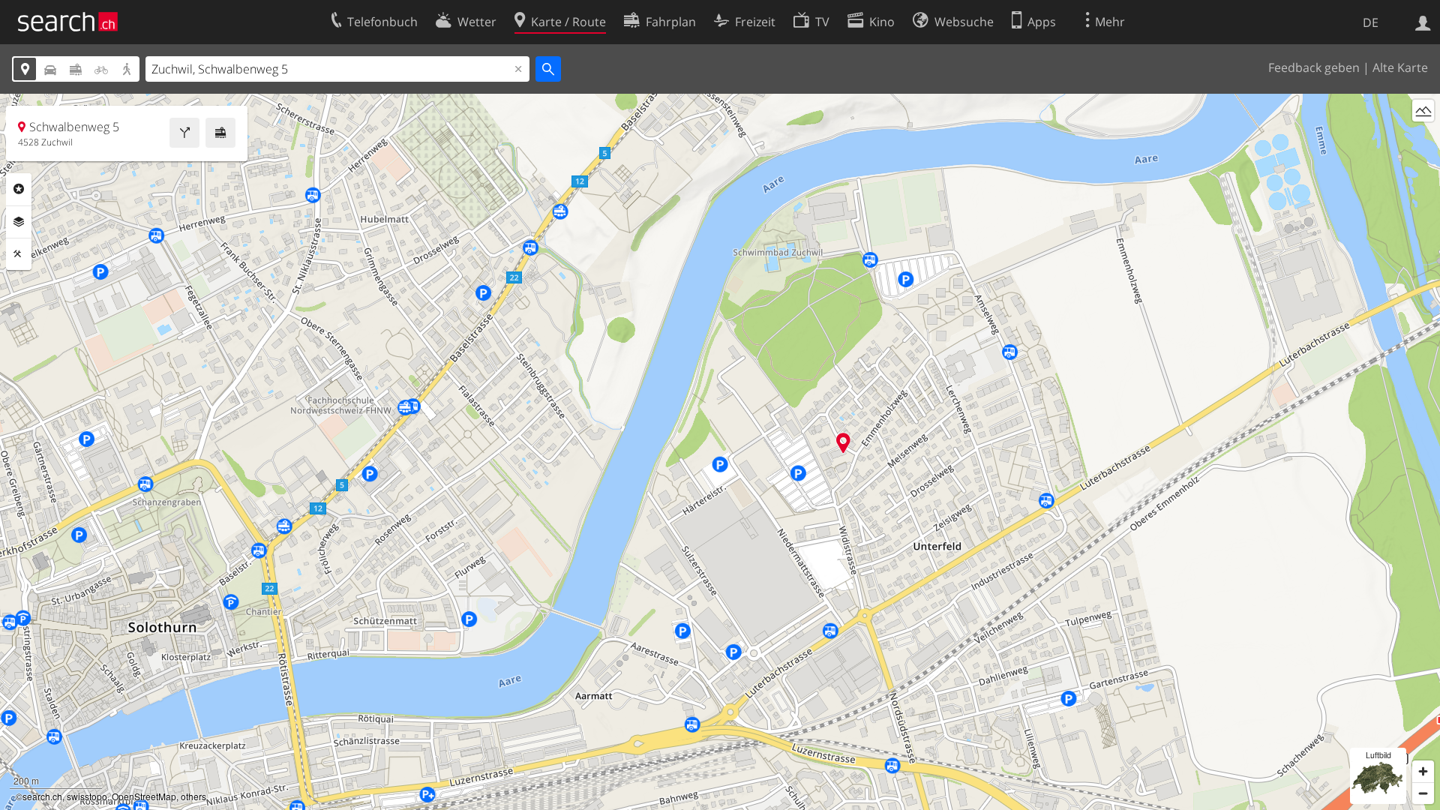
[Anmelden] (1423, 22)
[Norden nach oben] (1423, 138)
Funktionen (19, 254)
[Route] (185, 133)
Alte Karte (1400, 67)
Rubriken (19, 189)
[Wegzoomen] (1423, 793)
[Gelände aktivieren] (1423, 111)
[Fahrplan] (221, 133)
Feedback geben (1314, 67)
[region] (720, 452)
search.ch (42, 796)
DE (1370, 22)
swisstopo (87, 796)
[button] (843, 443)
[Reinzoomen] (1423, 771)
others (193, 796)
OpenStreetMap (144, 796)
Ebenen (19, 222)
